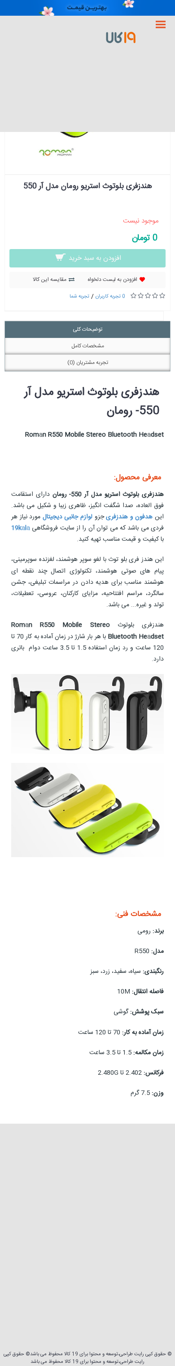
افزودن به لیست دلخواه (112, 279)
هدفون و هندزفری (129, 517)
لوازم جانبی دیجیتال (67, 517)
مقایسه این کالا (49, 279)
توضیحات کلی (87, 329)
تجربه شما (79, 297)
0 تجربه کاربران (110, 297)
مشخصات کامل (87, 346)
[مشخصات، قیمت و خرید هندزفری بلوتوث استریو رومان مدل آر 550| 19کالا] (87, 156)
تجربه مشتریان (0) (87, 362)
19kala (20, 528)
